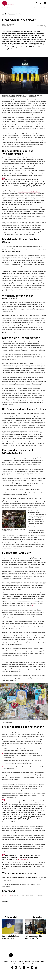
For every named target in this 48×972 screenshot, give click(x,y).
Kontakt (37, 961)
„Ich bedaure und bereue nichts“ (34, 937)
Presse (42, 961)
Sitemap (21, 961)
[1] (18, 174)
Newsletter (27, 961)
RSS (33, 961)
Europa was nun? (24, 859)
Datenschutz (14, 961)
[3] (32, 605)
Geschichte (9, 7)
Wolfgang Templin (8, 24)
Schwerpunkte (26, 7)
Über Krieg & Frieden (7, 895)
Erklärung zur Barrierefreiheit (29, 963)
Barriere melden (16, 963)
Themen (3, 7)
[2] (35, 248)
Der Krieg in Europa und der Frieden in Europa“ (29, 191)
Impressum (6, 961)
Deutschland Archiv (18, 7)
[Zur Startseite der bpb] (8, 5)
